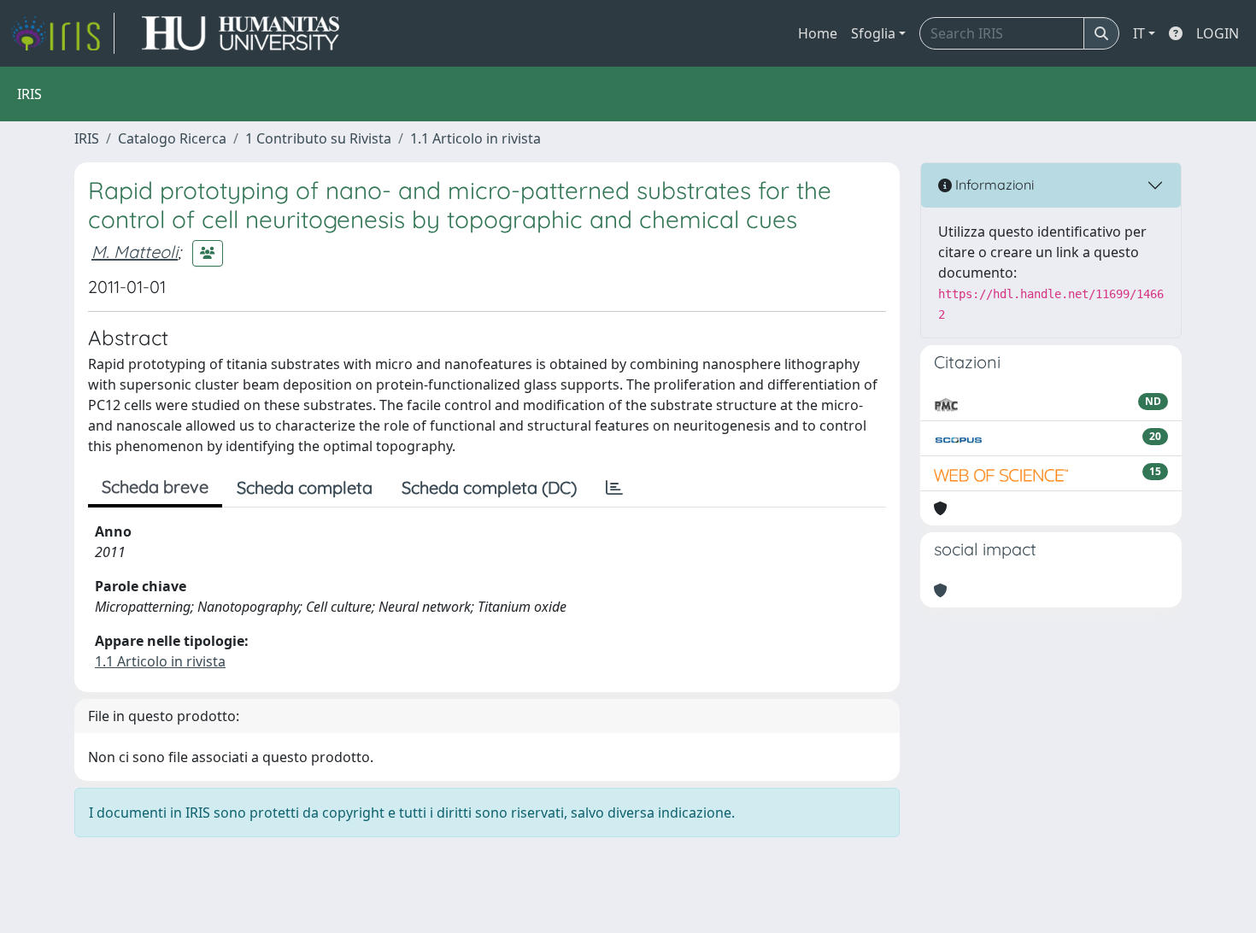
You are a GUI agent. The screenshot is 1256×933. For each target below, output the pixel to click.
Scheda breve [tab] (155, 486)
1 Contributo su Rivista (318, 138)
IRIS (86, 138)
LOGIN (1217, 33)
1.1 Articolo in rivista (475, 138)
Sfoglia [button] (873, 33)
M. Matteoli (134, 251)
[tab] (614, 488)
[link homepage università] (240, 33)
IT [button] (1139, 33)
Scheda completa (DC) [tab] (489, 487)
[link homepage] (62, 33)
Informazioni (993, 184)
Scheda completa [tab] (305, 487)
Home (817, 33)
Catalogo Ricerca (172, 138)
